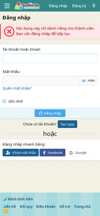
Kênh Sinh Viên (20, 199)
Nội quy (26, 206)
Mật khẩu (11, 71)
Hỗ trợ (64, 206)
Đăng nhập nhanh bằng (23, 144)
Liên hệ (10, 206)
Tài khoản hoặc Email (21, 49)
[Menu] (7, 6)
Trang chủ (82, 206)
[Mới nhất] (94, 5)
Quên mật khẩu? (17, 88)
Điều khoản (46, 206)
